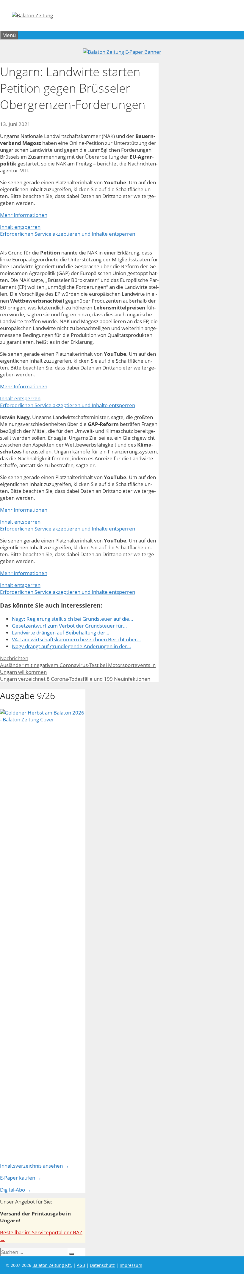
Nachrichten (14, 658)
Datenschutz (102, 1265)
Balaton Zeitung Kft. (52, 1265)
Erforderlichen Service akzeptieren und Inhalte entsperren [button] (67, 233)
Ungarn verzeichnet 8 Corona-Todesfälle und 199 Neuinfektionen (75, 678)
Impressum (131, 1265)
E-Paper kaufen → (20, 1177)
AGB (81, 1265)
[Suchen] (71, 1254)
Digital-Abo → (15, 1189)
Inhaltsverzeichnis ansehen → (34, 1165)
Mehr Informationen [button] (23, 214)
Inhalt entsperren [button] (20, 226)
